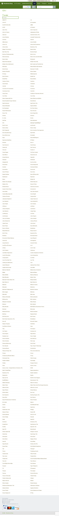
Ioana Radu (4, 191)
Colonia (32, 86)
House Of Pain (33, 184)
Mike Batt (4, 294)
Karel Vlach (5, 225)
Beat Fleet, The (5, 51)
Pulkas (4, 363)
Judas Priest (5, 223)
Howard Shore (5, 186)
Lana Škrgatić (33, 238)
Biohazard (32, 59)
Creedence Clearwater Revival (36, 93)
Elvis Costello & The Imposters (37, 130)
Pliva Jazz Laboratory (35, 350)
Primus (4, 353)
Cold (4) (4, 86)
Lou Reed (32, 257)
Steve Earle (32, 436)
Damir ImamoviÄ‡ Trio (7, 98)
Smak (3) (32, 419)
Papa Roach (33, 333)
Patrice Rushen (5, 338)
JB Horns (4, 206)
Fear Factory (33, 147)
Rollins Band (5, 392)
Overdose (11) (33, 331)
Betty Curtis (33, 54)
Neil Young (32, 316)
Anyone (32, 39)
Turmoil (4, 465)
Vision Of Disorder (6, 475)
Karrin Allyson (5, 228)
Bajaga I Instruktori (6, 49)
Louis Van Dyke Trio (6, 260)
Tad (3, 448)
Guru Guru (32, 171)
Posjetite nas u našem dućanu (8, 499)
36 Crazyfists (33, 22)
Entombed (32, 135)
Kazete (38, 3)
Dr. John (4, 118)
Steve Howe (4, 438)
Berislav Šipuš (33, 51)
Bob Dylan (4, 66)
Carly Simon (5, 83)
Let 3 (31, 245)
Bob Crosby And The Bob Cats (36, 64)
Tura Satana (33, 463)
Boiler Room (5, 69)
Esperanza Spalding (6, 140)
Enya (3, 137)
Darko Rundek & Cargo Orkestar (9, 100)
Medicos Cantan (34, 284)
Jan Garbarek (5, 201)
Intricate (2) (33, 189)
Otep (3, 328)
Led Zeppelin (33, 240)
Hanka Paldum (5, 174)
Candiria (32, 81)
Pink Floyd (32, 343)
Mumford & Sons (6, 311)
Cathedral (32, 83)
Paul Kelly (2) (33, 338)
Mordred (4, 309)
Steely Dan (4, 434)
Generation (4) (33, 154)
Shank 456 (32, 412)
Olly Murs (32, 323)
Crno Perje (32, 95)
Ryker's (32, 402)
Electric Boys (5, 127)
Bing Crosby (5, 59)
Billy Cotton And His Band (36, 56)
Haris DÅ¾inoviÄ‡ (34, 174)
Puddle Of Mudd (5, 360)
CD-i (34, 3)
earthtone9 (32, 125)
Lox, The (32, 260)
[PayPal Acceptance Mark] (10, 507)
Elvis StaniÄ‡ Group (6, 132)
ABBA (31, 24)
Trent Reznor (33, 461)
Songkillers (5, 424)
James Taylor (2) (34, 198)
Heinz (3, 179)
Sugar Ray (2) (5, 443)
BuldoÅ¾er (4, 78)
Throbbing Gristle (34, 451)
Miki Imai (32, 294)
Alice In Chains (5, 32)
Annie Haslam (5, 37)
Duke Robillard (33, 120)
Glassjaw (4, 159)
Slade (3, 419)
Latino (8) (4, 240)
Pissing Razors (5, 348)
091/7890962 (5, 498)
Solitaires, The (33, 421)
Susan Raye (4, 446)
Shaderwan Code (6, 409)
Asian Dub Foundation (35, 44)
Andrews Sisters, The (35, 34)
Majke (3, 272)
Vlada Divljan (33, 475)
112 (31, 20)
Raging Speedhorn (34, 370)
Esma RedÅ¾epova (34, 137)
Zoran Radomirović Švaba (36, 490)
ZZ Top (31, 492)
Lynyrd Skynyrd (5, 265)
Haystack (32, 176)
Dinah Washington (6, 110)
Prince (31, 353)
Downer (4, 115)
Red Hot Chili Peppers (35, 377)
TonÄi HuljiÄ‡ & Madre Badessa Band (38, 458)
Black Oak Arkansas (6, 61)
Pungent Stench (33, 363)
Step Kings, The (33, 434)
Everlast (4, 142)
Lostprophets (5, 257)
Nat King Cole (5, 316)
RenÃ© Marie (5, 380)
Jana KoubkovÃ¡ (33, 201)
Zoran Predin (5, 490)
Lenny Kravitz (5, 242)
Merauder (4, 287)
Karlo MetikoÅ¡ (33, 225)
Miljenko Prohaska (6, 301)
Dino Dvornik (33, 110)
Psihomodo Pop (5, 358)
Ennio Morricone (6, 135)
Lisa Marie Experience (7, 252)
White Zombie (5, 483)
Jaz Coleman (33, 203)
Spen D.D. (4, 429)
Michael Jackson (34, 289)
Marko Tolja (33, 277)
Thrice (3, 451)
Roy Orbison (33, 397)
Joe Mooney (5, 213)
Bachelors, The (33, 46)
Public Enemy (33, 358)
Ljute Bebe (32, 267)
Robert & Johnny (34, 382)
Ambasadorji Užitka (34, 32)
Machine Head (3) (6, 269)
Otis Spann (32, 328)
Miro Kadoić (33, 304)
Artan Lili (4, 44)
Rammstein (4, 375)
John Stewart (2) (6, 220)
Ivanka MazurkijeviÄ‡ (7, 193)
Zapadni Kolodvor (34, 488)
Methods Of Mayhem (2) (7, 289)
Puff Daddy (32, 360)
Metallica (32, 287)
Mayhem (4, 284)
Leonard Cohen (33, 242)
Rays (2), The (5, 377)
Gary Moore (4, 154)
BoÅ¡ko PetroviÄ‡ (34, 61)
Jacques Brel (33, 196)
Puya (3, 365)
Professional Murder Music (8, 355)
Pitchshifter (33, 348)
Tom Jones (4, 456)
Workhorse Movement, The (8, 485)
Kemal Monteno (5, 230)
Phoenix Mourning (6, 343)
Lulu (31, 262)
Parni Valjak (33, 336)
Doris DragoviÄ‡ (33, 113)
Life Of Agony (5, 250)
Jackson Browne (6, 196)
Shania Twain (5, 412)
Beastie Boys (33, 49)
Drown (31, 118)
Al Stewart (32, 27)
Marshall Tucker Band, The (8, 279)
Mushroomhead (33, 311)
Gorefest (4, 166)
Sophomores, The (34, 424)
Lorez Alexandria (34, 255)
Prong (31, 355)
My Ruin (4, 314)
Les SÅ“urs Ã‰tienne (7, 245)
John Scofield (33, 218)
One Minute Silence (6, 326)
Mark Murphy (5, 277)
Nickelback (32, 318)
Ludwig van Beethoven (7, 262)
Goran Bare (4, 164)
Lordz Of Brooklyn (6, 255)
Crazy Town (5, 93)
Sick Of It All (33, 414)
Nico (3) (4, 321)
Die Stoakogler (5, 108)
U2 (3, 468)
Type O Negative (33, 465)
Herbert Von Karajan (6, 181)
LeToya (4, 247)
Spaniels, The (33, 426)
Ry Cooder (4, 402)
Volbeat (32, 478)
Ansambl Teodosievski (35, 37)
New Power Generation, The (8, 318)
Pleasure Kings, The (6, 350)
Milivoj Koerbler (34, 296)
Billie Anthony (5, 56)
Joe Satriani (5, 216)
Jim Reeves (32, 208)
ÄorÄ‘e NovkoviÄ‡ (6, 24)
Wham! (31, 480)
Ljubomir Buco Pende (35, 265)
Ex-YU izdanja (17, 3)
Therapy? (32, 448)
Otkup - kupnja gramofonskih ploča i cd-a (10, 503)
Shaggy (32, 409)
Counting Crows (6, 91)
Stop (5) (4, 441)
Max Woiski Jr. (5, 282)
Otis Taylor (4, 331)
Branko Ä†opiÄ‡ (6, 71)
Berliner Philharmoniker (8, 54)
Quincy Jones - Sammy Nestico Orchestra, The (12, 367)
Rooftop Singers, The (34, 394)
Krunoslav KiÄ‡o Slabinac (8, 238)
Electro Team (33, 127)
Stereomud (4, 436)
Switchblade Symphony (35, 446)
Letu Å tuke (32, 247)
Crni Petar (4, 95)
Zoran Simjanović (6, 492)
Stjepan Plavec (33, 438)
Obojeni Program (6, 323)
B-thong (4, 73)
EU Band (32, 140)
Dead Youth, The (33, 103)
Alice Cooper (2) (33, 29)
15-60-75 (4, 22)
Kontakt (50, 3)
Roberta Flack (5, 387)
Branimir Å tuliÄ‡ (34, 69)
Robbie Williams (6, 382)
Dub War (4, 120)
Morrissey (32, 309)
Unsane (4, 470)
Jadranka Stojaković (6, 198)
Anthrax (4, 39)
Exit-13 (31, 142)
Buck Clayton (5, 76)
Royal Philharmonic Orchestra (9, 399)
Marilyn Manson (34, 274)
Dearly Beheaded (6, 105)
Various (4, 473)
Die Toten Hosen (34, 108)
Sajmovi (44, 3)
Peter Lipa (32, 340)
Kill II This (4, 233)
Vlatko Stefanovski (6, 478)
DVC (3, 122)
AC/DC (3, 27)
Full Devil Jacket (34, 152)
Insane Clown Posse (6, 189)
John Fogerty (33, 216)
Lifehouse (32, 250)
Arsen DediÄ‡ (33, 42)
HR (53, 0)
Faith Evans (33, 144)
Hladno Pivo (5, 184)
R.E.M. (31, 367)
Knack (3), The (33, 233)
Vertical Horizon (34, 473)
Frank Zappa (5, 152)
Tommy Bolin (33, 456)
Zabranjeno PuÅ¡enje (34, 485)
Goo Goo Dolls (33, 162)
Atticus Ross (5, 46)
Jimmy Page (33, 211)
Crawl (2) (32, 91)
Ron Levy (32, 392)
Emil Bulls (32, 132)
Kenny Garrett (33, 230)
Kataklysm (32, 228)
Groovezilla (4, 169)
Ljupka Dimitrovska (6, 267)
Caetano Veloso (5, 81)
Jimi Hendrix (5, 211)
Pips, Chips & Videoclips (35, 345)
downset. (32, 115)
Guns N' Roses (5, 171)
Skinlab (32, 416)
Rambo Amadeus (34, 372)
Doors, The (4, 113)
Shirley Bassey (5, 414)
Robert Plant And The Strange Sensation (39, 385)
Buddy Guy (32, 76)
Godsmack (32, 159)
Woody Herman (33, 483)
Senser (3, 407)
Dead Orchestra (5, 103)
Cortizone (32, 88)
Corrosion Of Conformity (7, 88)
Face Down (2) (5, 144)
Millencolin (5, 299)
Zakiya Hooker (5, 488)
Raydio (31, 375)
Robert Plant (5, 385)
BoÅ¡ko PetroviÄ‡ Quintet (7, 64)
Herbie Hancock (33, 181)
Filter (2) (4, 149)
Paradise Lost (5, 336)
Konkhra (4, 235)
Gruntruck (32, 169)
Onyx (31, 326)
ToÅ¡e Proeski (33, 453)
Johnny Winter (33, 220)
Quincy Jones (33, 365)
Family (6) (4, 147)
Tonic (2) (4, 461)
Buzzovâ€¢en (33, 78)
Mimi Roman (33, 301)
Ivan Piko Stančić (34, 191)
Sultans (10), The (34, 443)
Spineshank (33, 429)
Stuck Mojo (32, 441)
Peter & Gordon (5, 340)
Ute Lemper (32, 470)
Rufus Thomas (33, 399)
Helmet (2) (32, 179)
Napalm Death (33, 314)
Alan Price (4, 29)
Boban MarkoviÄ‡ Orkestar (36, 66)
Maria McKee (5, 274)
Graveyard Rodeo (34, 166)
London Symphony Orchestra (36, 252)
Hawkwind (4, 176)
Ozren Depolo (5, 333)
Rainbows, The (5, 372)
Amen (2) (4, 34)
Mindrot (4, 304)
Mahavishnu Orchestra (35, 269)
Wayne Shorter (5, 480)
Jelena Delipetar (6, 208)
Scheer (3, 404)
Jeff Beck (32, 206)
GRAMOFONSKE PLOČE (27, 3)
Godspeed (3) (5, 162)
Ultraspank (32, 468)
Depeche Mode (33, 105)
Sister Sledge (5, 416)
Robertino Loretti (34, 387)
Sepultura (32, 407)
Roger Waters (5, 389)
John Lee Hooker (6, 218)
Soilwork (4, 421)
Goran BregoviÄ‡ (34, 164)
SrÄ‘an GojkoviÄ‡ (6, 431)
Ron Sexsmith (5, 394)
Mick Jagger (5, 291)
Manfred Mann (33, 272)
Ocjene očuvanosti (6, 502)
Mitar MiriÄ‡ (5, 306)
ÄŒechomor (5, 42)
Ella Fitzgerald (5, 130)
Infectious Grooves (34, 186)
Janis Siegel (5, 203)
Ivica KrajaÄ (33, 193)
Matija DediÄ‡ (33, 279)
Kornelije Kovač (33, 235)
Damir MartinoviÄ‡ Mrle (35, 98)
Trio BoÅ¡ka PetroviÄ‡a (7, 463)
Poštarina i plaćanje (6, 501)
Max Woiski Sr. (33, 282)
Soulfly (4, 426)
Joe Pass (32, 213)
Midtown (32, 291)
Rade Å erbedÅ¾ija (6, 370)
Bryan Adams (33, 71)
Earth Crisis (5, 125)
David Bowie (33, 100)
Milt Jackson (33, 299)
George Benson (5, 157)
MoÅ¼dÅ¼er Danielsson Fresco (37, 306)
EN (55, 0)
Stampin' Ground (34, 431)
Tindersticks (5, 453)
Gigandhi (32, 157)
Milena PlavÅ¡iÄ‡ (6, 296)
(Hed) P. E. (4, 20)
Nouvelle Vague (33, 321)
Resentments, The (34, 380)
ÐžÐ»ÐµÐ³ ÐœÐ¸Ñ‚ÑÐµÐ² (35, 122)
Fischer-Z (32, 149)
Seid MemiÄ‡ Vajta (34, 404)
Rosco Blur (4, 397)
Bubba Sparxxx (33, 73)
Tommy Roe (4, 458)
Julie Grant (32, 223)
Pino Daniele (5, 345)
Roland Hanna (33, 389)
